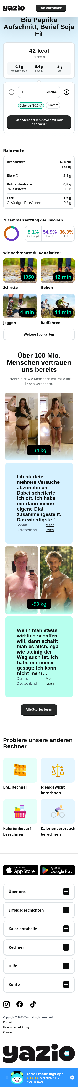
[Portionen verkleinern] (11, 92)
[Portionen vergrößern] (66, 92)
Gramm (53, 105)
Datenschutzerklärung (16, 1027)
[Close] (7, 1077)
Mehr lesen (50, 527)
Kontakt (7, 1022)
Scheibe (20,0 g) (31, 105)
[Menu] (73, 8)
